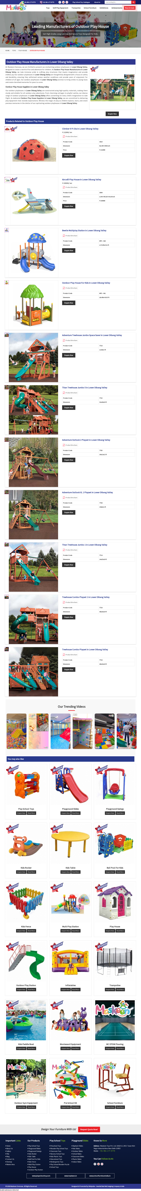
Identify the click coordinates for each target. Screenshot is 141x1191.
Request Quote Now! (89, 1129)
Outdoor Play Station (35, 1170)
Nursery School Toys (57, 1154)
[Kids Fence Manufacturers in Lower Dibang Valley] (26, 903)
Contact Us (10, 1159)
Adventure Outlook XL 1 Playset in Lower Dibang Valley (87, 492)
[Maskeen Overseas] (16, 7)
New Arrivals (129, 8)
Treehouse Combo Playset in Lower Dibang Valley (85, 649)
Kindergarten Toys (56, 1162)
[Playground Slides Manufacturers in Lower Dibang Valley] (70, 785)
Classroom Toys (55, 1151)
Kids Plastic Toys (56, 1156)
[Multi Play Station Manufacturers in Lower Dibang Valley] (70, 903)
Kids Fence (32, 1162)
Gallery (8, 1151)
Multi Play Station (34, 1164)
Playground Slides (34, 1148)
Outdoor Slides (77, 1151)
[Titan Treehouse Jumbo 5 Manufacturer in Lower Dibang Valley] (33, 410)
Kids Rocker (32, 1154)
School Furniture (90, 8)
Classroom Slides (78, 1156)
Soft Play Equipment (60, 8)
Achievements (117, 8)
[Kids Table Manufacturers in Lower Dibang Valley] (70, 844)
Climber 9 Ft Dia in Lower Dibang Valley (80, 128)
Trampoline (76, 8)
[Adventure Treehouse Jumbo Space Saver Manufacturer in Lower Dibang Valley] (33, 357)
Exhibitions (104, 8)
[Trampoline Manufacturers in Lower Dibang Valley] (115, 961)
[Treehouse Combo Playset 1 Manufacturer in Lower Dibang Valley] (33, 619)
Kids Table (31, 1156)
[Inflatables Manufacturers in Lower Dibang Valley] (70, 961)
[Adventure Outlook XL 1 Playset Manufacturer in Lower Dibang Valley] (33, 514)
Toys (48, 8)
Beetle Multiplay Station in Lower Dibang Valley (84, 230)
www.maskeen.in (70, 1176)
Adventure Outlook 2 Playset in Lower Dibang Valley (86, 440)
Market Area (10, 1164)
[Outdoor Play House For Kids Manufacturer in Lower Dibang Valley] (33, 305)
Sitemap (9, 1162)
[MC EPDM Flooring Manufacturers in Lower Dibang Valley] (115, 1020)
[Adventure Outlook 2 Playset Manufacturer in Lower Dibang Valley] (33, 462)
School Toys (54, 1167)
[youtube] (63, 2)
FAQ (7, 1154)
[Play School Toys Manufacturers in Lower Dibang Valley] (26, 785)
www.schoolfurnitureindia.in (99, 1176)
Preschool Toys (55, 1146)
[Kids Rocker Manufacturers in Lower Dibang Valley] (26, 844)
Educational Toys (56, 1159)
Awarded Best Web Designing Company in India (110, 1186)
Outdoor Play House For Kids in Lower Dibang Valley (86, 282)
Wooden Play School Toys (59, 1148)
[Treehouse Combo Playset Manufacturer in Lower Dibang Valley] (33, 672)
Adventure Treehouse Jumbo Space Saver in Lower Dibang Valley (92, 335)
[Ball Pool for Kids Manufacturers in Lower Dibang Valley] (115, 844)
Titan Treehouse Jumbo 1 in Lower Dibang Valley (84, 544)
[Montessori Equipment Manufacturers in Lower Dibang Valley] (70, 1020)
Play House (23, 50)
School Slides (77, 1154)
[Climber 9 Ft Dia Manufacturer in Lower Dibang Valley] (34, 150)
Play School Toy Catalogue (81, 2)
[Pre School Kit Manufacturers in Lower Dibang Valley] (70, 1079)
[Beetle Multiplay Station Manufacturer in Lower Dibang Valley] (33, 253)
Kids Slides (76, 1148)
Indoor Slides (76, 1162)
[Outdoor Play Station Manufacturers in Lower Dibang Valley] (26, 961)
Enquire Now (68, 155)
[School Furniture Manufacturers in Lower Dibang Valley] (115, 1079)
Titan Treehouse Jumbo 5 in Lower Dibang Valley (84, 387)
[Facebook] (59, 2)
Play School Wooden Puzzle (59, 1164)
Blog (8, 1156)
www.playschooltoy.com (41, 1176)
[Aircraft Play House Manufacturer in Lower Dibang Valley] (34, 201)
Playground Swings (35, 1151)
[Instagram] (16, 731)
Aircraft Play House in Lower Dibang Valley (81, 179)
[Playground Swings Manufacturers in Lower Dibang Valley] (115, 785)
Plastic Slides (77, 1159)
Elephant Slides (77, 1146)
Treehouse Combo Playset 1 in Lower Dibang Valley (85, 597)
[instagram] (67, 2)
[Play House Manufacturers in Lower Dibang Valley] (115, 903)
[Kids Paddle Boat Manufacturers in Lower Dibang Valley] (26, 1020)
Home (7, 50)
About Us (97, 2)
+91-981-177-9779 (29, 2)
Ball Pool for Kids (34, 1159)
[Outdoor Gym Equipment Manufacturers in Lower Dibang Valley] (26, 1079)
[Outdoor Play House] (112, 88)
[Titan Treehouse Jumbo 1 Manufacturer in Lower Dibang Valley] (33, 567)
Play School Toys (34, 1146)
